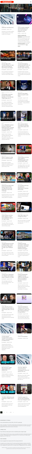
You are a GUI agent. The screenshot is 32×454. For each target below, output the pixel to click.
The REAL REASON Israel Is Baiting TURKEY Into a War (8, 398)
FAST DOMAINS (3, 438)
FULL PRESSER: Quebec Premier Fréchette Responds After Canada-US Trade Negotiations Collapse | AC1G (8, 127)
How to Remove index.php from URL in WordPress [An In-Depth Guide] (13, 431)
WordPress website (21, 43)
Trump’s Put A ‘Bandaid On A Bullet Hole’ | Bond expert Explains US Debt (8, 276)
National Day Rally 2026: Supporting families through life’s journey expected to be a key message (8, 188)
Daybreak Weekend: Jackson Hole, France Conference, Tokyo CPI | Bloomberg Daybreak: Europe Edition (24, 309)
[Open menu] (31, 2)
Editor (20, 33)
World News (4, 62)
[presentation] (8, 19)
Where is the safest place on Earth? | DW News (23, 95)
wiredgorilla (4, 29)
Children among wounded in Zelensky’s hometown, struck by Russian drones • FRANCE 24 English (23, 246)
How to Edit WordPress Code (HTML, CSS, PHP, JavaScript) (11, 422)
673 (10, 412)
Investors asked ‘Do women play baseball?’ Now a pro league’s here (24, 398)
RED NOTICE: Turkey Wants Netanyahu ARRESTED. (7, 369)
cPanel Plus (3, 429)
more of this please (22, 336)
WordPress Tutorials (5, 420)
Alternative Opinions (5, 122)
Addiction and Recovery (8, 27)
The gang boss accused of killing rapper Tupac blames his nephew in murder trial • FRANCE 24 (8, 246)
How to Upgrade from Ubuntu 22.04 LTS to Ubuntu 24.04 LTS (11, 440)
